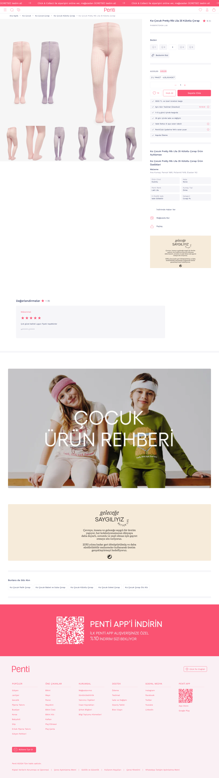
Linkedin (149, 710)
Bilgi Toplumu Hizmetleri (90, 714)
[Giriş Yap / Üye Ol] (207, 10)
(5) (209, 21)
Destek (116, 683)
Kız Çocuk (26, 16)
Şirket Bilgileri (85, 710)
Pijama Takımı (18, 705)
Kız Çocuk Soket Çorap (109, 587)
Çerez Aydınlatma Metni (65, 770)
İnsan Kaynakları (86, 705)
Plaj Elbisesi (51, 724)
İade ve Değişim (119, 700)
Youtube (149, 705)
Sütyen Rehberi (19, 734)
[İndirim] (19, 10)
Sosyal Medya (153, 683)
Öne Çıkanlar (53, 683)
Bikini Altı (49, 714)
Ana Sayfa (14, 16)
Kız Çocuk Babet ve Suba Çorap (50, 587)
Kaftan (48, 719)
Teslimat (116, 695)
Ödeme (115, 690)
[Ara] (12, 10)
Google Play (184, 711)
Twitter (148, 700)
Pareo (48, 700)
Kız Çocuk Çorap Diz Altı (136, 587)
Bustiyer (16, 710)
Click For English (197, 669)
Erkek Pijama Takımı (21, 729)
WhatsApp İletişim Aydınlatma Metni (162, 770)
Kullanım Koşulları (112, 770)
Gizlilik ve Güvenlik (90, 770)
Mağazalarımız (85, 690)
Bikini (47, 690)
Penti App (184, 683)
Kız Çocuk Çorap (42, 16)
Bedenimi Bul (162, 55)
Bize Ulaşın (117, 710)
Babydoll (16, 719)
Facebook (149, 695)
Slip (14, 724)
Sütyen (15, 690)
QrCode (186, 696)
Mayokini (49, 705)
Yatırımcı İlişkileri (87, 700)
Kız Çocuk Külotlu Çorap (64, 16)
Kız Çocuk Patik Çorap (20, 587)
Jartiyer (15, 695)
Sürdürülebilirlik (86, 695)
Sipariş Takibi (118, 705)
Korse (14, 714)
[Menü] (5, 10)
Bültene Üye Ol (26, 749)
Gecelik (15, 700)
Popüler (17, 683)
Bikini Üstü (50, 710)
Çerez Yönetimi (133, 770)
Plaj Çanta (50, 729)
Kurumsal (85, 683)
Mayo (47, 695)
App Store (183, 706)
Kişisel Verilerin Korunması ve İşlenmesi (30, 770)
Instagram (150, 690)
